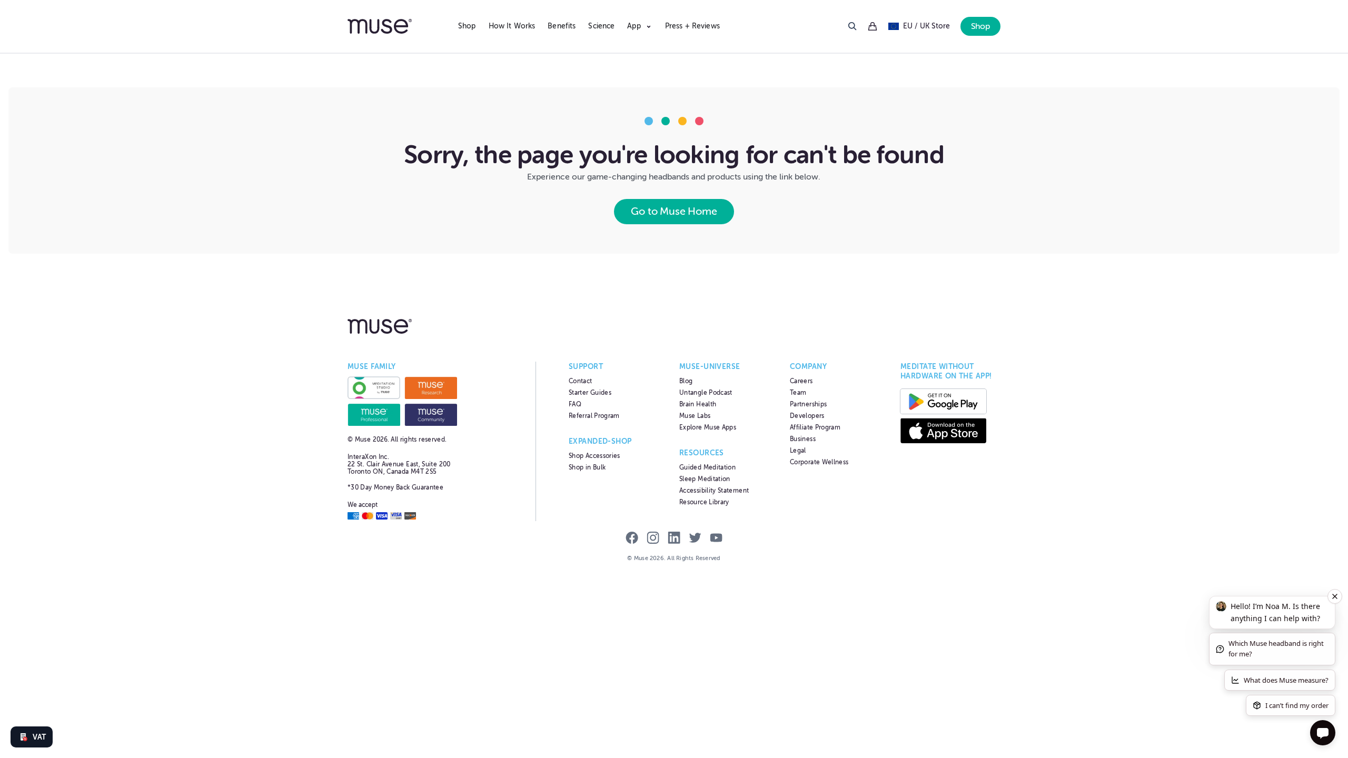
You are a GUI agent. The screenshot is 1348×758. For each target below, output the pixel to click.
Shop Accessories (594, 456)
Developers (807, 416)
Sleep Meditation (704, 479)
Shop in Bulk (587, 467)
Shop (467, 26)
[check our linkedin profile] (674, 539)
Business (803, 439)
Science (601, 26)
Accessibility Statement (714, 490)
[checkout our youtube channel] (716, 539)
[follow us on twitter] (695, 539)
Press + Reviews (692, 26)
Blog (685, 381)
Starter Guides (590, 392)
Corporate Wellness (819, 462)
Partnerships (808, 404)
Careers (801, 381)
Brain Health (697, 404)
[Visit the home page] (398, 26)
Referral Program (594, 416)
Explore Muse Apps (707, 427)
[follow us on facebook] (632, 539)
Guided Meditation (707, 467)
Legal (798, 450)
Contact (580, 381)
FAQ (575, 404)
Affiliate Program (815, 427)
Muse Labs (694, 416)
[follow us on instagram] (653, 539)
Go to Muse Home (674, 211)
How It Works (512, 26)
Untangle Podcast (705, 392)
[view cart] (872, 26)
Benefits (562, 26)
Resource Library (704, 502)
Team (798, 392)
